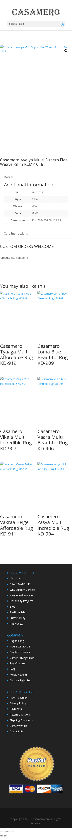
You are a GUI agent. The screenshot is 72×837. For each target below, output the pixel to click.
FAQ (12, 669)
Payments (16, 709)
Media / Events (19, 674)
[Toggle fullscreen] (5, 831)
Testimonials (17, 612)
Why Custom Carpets (22, 589)
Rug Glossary (17, 663)
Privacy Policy (18, 703)
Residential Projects (21, 595)
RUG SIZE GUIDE (20, 646)
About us (15, 578)
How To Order (18, 697)
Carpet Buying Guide (22, 658)
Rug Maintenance (20, 652)
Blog (12, 606)
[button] (66, 51)
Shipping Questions (21, 720)
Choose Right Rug (20, 680)
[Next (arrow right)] (5, 835)
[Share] (8, 831)
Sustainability (17, 618)
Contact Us (16, 731)
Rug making (17, 641)
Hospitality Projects (21, 601)
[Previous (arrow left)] (1, 835)
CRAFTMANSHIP (20, 584)
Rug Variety (16, 623)
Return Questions (20, 714)
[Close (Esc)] (12, 831)
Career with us (18, 726)
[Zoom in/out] (1, 831)
